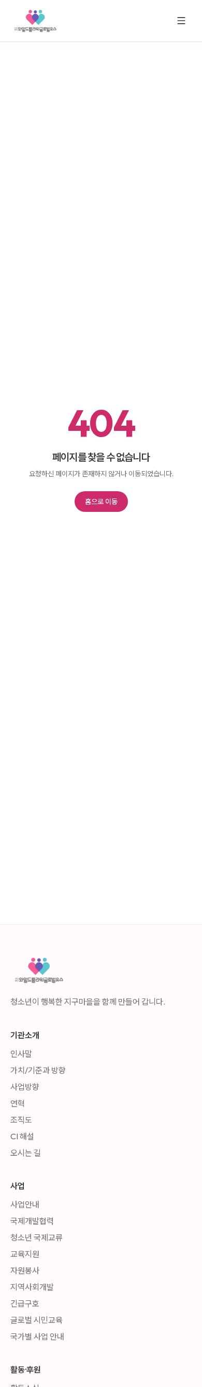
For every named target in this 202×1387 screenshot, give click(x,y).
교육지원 (24, 1254)
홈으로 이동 (101, 501)
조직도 (21, 1120)
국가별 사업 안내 (37, 1336)
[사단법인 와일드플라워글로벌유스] (35, 20)
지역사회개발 (32, 1287)
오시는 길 (25, 1153)
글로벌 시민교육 (36, 1320)
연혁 (17, 1103)
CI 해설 (22, 1136)
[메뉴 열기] (181, 20)
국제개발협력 (32, 1221)
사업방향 (24, 1087)
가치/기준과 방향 (38, 1070)
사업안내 (24, 1204)
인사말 (21, 1054)
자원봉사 (24, 1270)
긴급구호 (24, 1303)
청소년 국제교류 (36, 1237)
